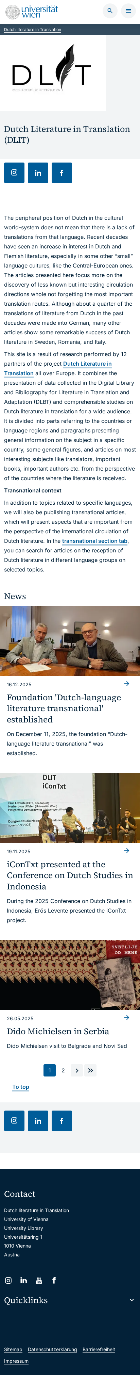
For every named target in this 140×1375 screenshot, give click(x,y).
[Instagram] (8, 1280)
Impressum (16, 1361)
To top (20, 1086)
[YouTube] (39, 1280)
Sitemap (13, 1349)
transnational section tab (94, 540)
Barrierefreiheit (99, 1349)
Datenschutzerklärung (52, 1349)
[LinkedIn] (24, 1280)
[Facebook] (54, 1280)
